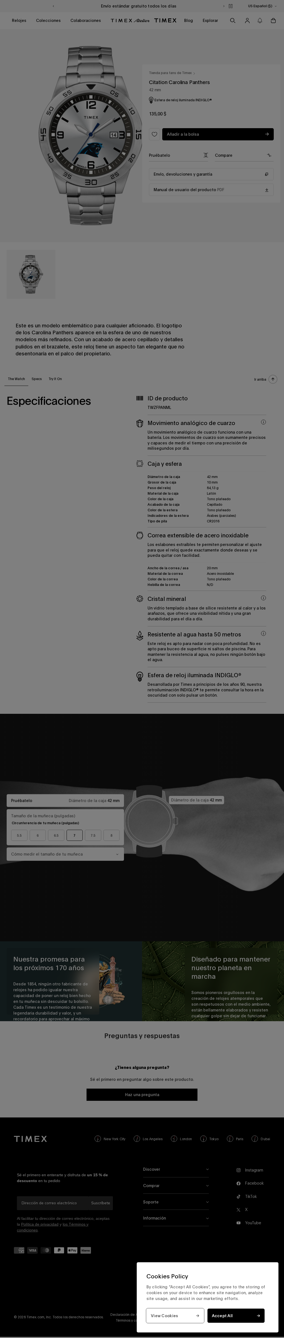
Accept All (222, 1315)
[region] (207, 1297)
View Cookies (164, 1315)
